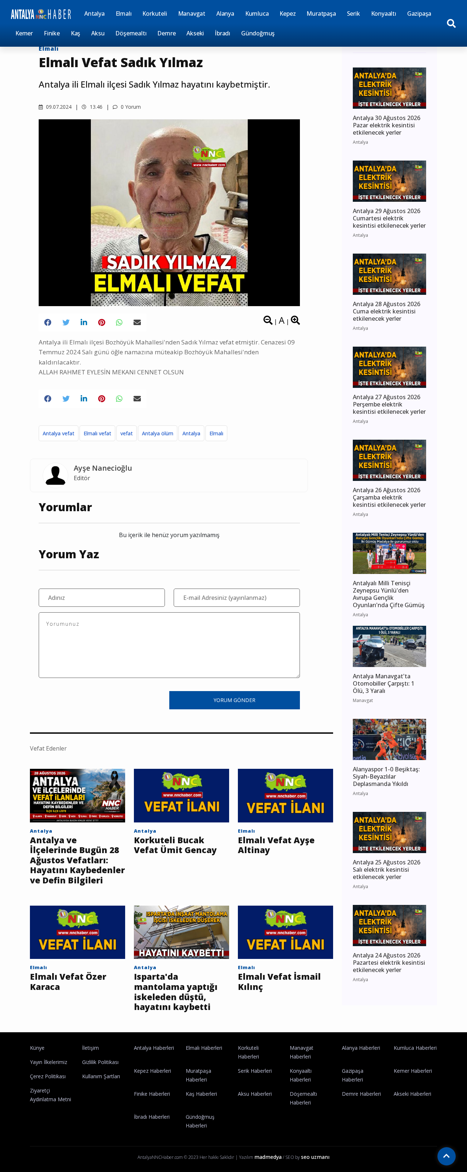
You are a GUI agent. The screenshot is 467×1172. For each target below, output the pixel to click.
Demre (166, 33)
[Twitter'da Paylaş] (66, 322)
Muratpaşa (321, 13)
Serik (353, 13)
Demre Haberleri (361, 1093)
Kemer (24, 33)
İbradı (222, 33)
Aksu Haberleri (255, 1093)
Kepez (287, 13)
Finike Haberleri (152, 1093)
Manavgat (191, 13)
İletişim (90, 1047)
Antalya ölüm (157, 433)
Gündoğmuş (258, 33)
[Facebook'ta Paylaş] (48, 322)
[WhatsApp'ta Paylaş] (119, 322)
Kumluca (257, 13)
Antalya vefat (58, 433)
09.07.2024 (58, 106)
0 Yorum (130, 106)
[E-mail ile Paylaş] (137, 322)
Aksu (97, 33)
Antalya (94, 13)
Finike (52, 33)
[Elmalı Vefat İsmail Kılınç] (285, 932)
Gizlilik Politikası (100, 1062)
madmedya (268, 1156)
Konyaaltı (383, 13)
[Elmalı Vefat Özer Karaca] (77, 932)
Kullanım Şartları (101, 1076)
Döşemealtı (130, 33)
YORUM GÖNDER (234, 700)
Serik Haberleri (255, 1070)
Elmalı (124, 13)
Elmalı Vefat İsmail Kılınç (279, 982)
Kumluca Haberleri (415, 1047)
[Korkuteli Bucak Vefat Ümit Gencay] (181, 795)
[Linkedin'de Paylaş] (84, 322)
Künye (37, 1047)
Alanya (225, 13)
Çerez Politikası (48, 1076)
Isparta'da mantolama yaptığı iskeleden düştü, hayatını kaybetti (175, 992)
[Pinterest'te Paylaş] (102, 322)
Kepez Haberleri (152, 1070)
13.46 (95, 106)
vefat (126, 433)
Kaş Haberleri (201, 1093)
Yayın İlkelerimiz (48, 1062)
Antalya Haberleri (154, 1047)
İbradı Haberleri (152, 1116)
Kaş (75, 33)
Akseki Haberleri (412, 1093)
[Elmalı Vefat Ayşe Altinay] (285, 795)
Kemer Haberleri (413, 1070)
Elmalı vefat (97, 433)
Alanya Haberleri (361, 1047)
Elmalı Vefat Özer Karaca (68, 982)
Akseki (195, 33)
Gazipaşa (419, 13)
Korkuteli (154, 13)
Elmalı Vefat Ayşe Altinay (276, 845)
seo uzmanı (315, 1156)
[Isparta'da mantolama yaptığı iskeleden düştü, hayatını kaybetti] (181, 932)
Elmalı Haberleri (204, 1047)
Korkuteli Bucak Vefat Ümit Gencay (175, 845)
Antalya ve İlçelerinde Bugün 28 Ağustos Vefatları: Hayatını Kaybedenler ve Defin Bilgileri (77, 860)
